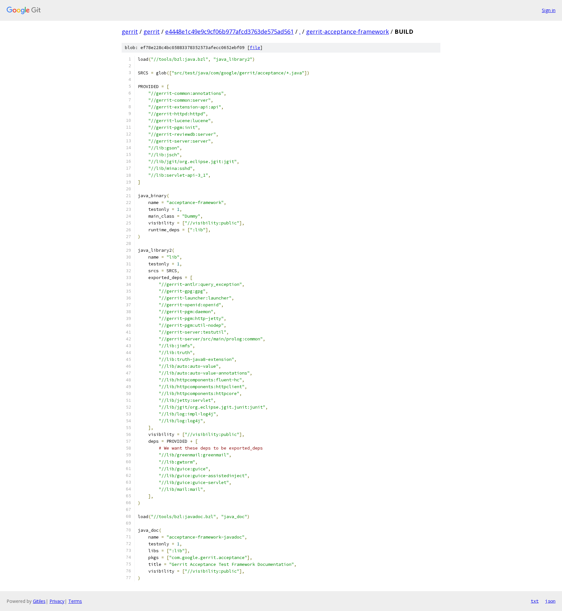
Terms (75, 601)
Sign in (548, 10)
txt (535, 601)
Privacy (56, 601)
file (255, 47)
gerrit (130, 31)
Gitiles (39, 601)
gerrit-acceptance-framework (347, 31)
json (550, 601)
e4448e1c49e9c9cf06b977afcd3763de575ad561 (229, 31)
